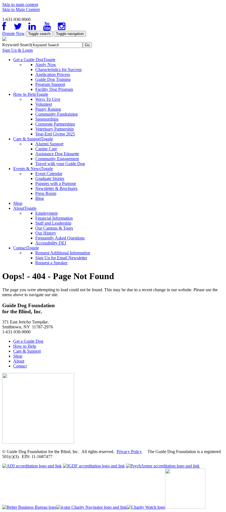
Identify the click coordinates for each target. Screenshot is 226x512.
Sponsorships (46, 119)
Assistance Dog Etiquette (57, 153)
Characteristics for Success (58, 69)
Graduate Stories (49, 178)
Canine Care (46, 148)
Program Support (50, 84)
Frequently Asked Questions (60, 238)
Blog (39, 198)
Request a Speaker (51, 262)
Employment (46, 213)
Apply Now (45, 64)
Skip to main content (20, 4)
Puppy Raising (48, 109)
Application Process (52, 74)
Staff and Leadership (53, 223)
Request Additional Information (62, 252)
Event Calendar (48, 173)
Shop (17, 203)
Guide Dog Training (53, 79)
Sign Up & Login (17, 50)
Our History (45, 233)
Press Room (45, 193)
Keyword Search (17, 44)
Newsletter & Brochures (56, 188)
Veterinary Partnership (54, 129)
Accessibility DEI (50, 243)
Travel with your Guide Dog (60, 163)
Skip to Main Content (21, 9)
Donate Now (13, 33)
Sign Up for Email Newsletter (61, 257)
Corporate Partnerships (55, 124)
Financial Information (54, 218)
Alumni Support (49, 143)
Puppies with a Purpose (55, 183)
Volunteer (43, 104)
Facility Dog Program (54, 89)
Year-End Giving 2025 (55, 134)
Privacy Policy (129, 451)
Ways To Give (47, 99)
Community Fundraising (56, 114)
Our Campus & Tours (54, 228)
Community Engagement (57, 158)
